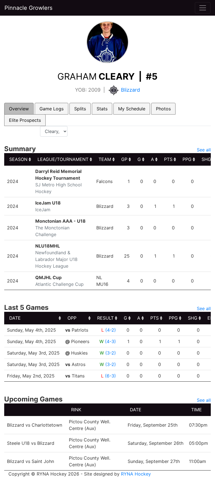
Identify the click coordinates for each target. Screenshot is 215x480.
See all (204, 150)
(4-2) (110, 330)
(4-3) (110, 341)
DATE (15, 318)
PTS (168, 159)
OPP (71, 318)
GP (124, 159)
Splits (80, 108)
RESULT (105, 318)
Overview (19, 108)
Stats (102, 108)
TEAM (105, 159)
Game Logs (51, 108)
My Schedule (131, 108)
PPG (187, 159)
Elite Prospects (25, 120)
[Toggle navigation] (203, 7)
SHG (192, 318)
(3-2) (110, 353)
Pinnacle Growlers (28, 7)
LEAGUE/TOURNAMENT (63, 159)
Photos (163, 108)
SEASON (18, 159)
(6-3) (110, 376)
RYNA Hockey (136, 474)
